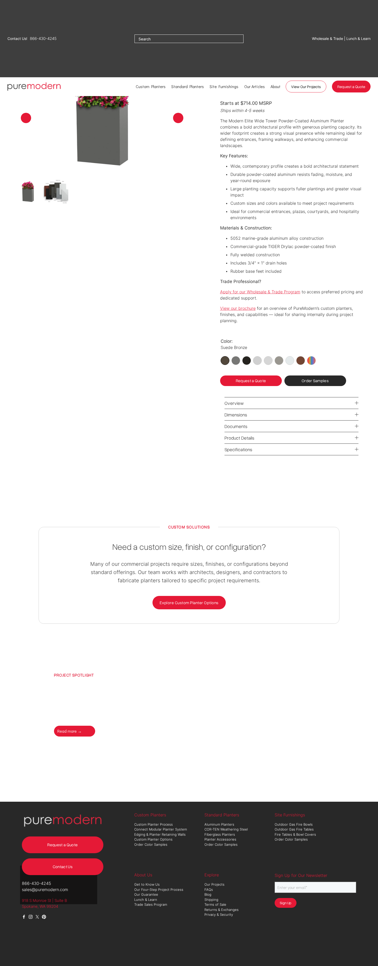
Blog (207, 894)
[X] (37, 917)
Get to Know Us (147, 884)
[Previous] (26, 118)
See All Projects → (120, 731)
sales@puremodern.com (45, 889)
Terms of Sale (215, 904)
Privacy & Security (218, 914)
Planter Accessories (220, 839)
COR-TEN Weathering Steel (226, 829)
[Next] (178, 118)
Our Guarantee (146, 894)
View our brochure (238, 308)
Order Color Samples (150, 844)
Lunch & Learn (145, 899)
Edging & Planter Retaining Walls (160, 834)
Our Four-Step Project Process (159, 889)
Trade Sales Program (151, 904)
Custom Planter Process (153, 824)
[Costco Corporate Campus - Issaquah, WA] (264, 704)
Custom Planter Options (153, 839)
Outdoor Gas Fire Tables (294, 829)
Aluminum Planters (219, 824)
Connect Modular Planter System (161, 829)
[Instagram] (31, 917)
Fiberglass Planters (220, 834)
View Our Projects (306, 86)
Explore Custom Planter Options (189, 602)
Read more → (69, 731)
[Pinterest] (44, 917)
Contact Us (63, 866)
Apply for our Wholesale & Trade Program (260, 291)
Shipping (211, 899)
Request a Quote (351, 86)
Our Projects (214, 884)
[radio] (225, 360)
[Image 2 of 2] (56, 191)
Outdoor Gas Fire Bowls (294, 824)
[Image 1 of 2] (28, 191)
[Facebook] (24, 917)
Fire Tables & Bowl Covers (295, 834)
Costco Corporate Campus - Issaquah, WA (111, 694)
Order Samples (315, 380)
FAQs (208, 889)
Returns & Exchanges (221, 910)
